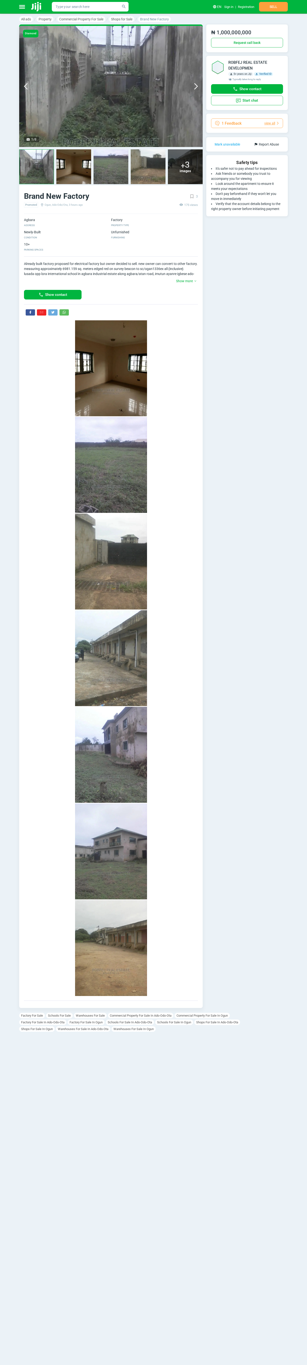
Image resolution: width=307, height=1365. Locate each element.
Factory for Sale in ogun (86, 1022)
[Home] (36, 7)
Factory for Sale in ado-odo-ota (43, 1022)
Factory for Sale (32, 1015)
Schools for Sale (59, 1015)
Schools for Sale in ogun (174, 1022)
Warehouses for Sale (90, 1015)
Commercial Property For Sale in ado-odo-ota (140, 1015)
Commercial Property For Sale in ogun (202, 1015)
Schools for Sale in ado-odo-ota (130, 1022)
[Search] (124, 7)
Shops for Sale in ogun (37, 1029)
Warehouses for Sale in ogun (133, 1029)
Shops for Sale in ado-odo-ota (217, 1022)
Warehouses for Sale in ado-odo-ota (83, 1029)
